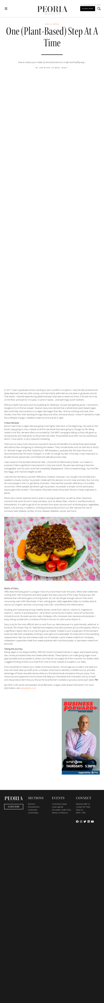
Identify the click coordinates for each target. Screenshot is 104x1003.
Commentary (33, 812)
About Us (79, 810)
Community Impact (59, 804)
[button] (6, 9)
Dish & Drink (52, 24)
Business (31, 804)
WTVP (99, 5)
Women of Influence (60, 812)
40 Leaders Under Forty (61, 810)
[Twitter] (85, 821)
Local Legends (57, 807)
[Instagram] (81, 821)
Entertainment (33, 807)
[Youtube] (92, 821)
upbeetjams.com (28, 688)
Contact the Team (83, 807)
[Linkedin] (88, 821)
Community (32, 810)
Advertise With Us (83, 804)
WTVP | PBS (81, 812)
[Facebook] (77, 821)
